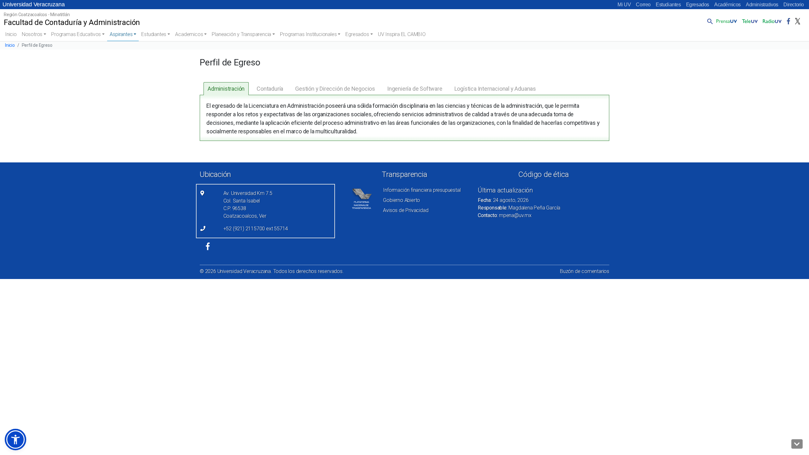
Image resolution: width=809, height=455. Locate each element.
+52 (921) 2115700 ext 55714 (255, 229)
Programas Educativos (76, 34)
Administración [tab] (226, 88)
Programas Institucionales (308, 34)
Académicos (727, 4)
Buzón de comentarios (584, 271)
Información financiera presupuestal (421, 190)
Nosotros (32, 34)
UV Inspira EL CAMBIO (402, 34)
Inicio (11, 34)
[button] (709, 21)
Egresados (697, 4)
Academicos (189, 34)
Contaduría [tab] (270, 88)
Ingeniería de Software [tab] (414, 88)
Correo (643, 4)
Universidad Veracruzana (33, 4)
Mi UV (624, 4)
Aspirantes (121, 34)
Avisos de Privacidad (405, 210)
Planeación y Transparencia (241, 34)
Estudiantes (668, 4)
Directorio (793, 4)
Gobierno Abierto (401, 200)
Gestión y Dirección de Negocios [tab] (335, 88)
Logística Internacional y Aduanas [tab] (495, 88)
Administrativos (762, 4)
